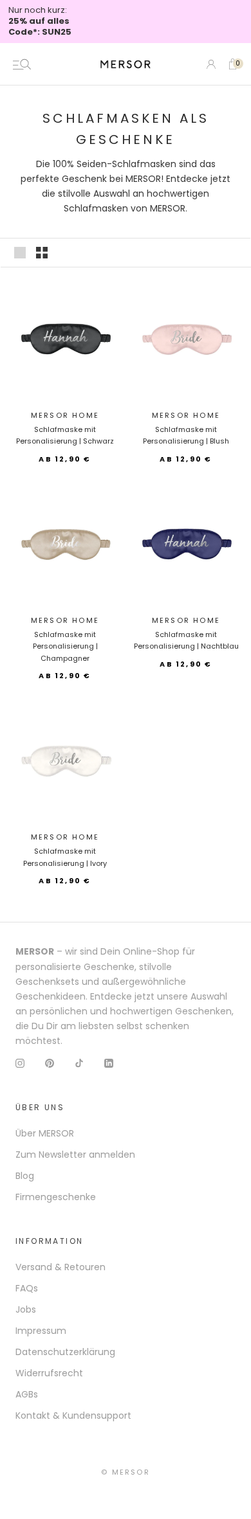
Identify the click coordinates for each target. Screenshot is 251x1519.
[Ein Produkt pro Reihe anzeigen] (20, 252)
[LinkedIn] (108, 1063)
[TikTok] (79, 1063)
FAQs (26, 1288)
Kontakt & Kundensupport (73, 1415)
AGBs (26, 1394)
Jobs (25, 1309)
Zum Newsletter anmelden (75, 1154)
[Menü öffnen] (22, 64)
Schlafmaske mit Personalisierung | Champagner (65, 646)
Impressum (40, 1330)
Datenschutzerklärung (65, 1351)
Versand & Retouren (60, 1267)
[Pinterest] (49, 1063)
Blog (24, 1175)
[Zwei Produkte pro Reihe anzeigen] (42, 252)
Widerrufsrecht (49, 1373)
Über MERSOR (44, 1133)
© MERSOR (125, 1472)
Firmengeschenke (55, 1197)
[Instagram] (19, 1063)
